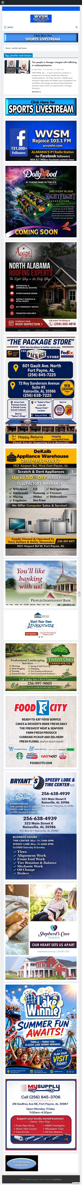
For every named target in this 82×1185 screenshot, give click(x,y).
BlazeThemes (57, 1179)
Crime (8, 68)
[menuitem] (3, 2)
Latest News (16, 68)
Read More (35, 92)
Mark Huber (38, 69)
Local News (10, 71)
